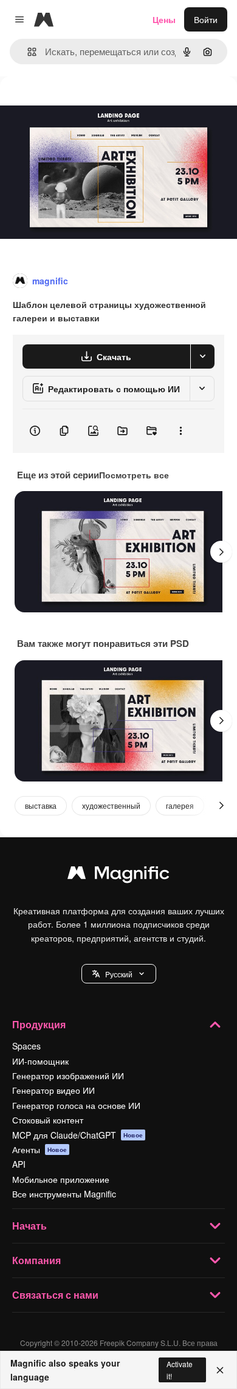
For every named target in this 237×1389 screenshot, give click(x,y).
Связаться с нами (55, 1295)
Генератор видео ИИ (53, 1090)
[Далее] (221, 551)
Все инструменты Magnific (64, 1194)
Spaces (26, 1046)
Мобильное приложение (60, 1179)
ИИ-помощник (40, 1061)
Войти (206, 19)
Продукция (39, 1024)
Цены (164, 19)
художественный (111, 805)
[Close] (220, 1370)
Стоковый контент (47, 1120)
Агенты (39, 1149)
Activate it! (180, 1370)
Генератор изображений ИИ (68, 1075)
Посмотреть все (134, 475)
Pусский (118, 974)
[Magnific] (118, 875)
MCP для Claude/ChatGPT (77, 1135)
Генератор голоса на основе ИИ (76, 1105)
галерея (180, 805)
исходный (81, 104)
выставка (41, 805)
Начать (29, 1226)
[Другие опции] (180, 431)
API (19, 1164)
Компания (36, 1260)
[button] (118, 973)
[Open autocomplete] (27, 51)
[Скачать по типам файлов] (202, 356)
